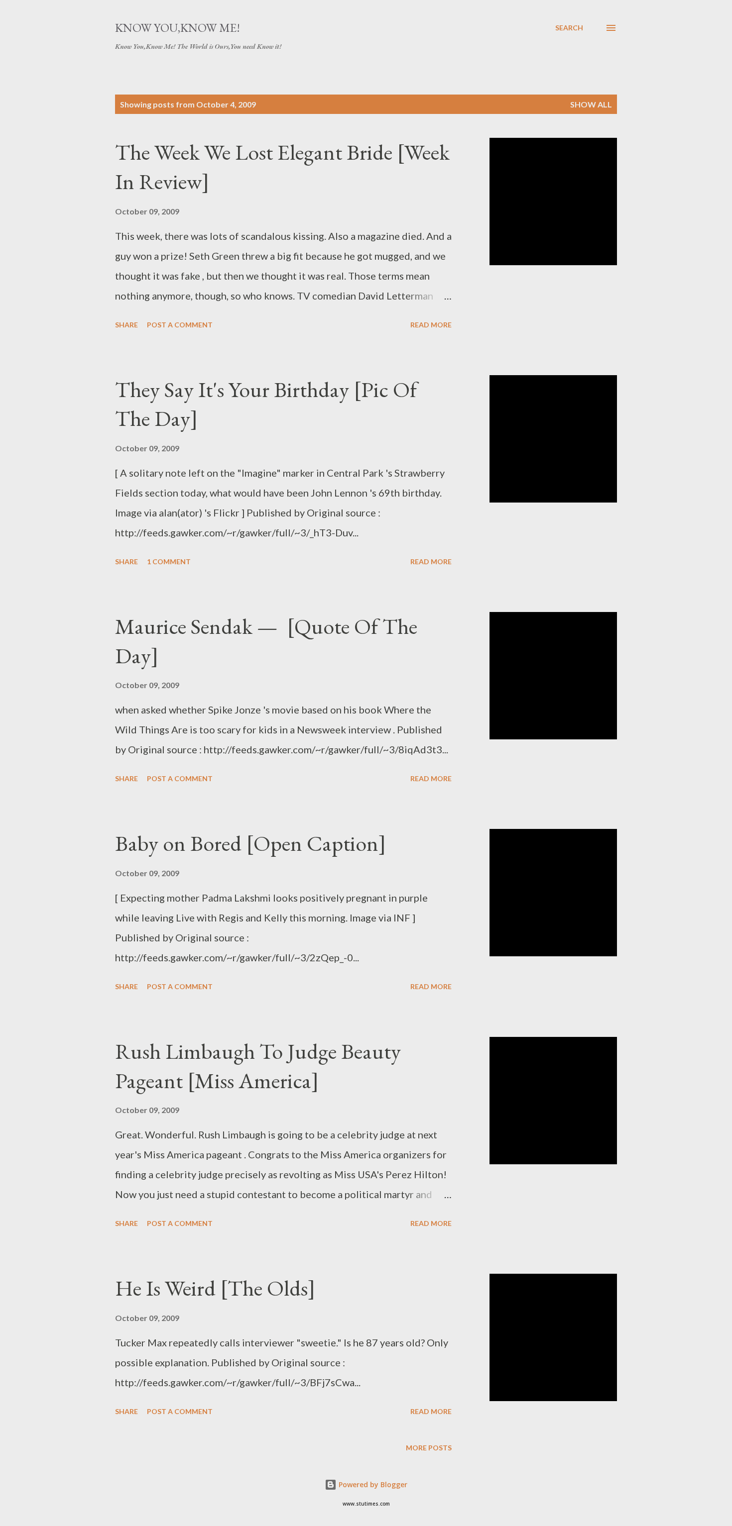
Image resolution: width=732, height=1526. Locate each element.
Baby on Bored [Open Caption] (250, 843)
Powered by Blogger (372, 1484)
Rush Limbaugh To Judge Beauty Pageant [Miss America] (258, 1066)
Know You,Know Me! (177, 27)
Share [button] (126, 324)
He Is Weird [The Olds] (215, 1288)
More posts (429, 1447)
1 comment (169, 561)
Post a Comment (180, 324)
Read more (431, 324)
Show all (591, 104)
